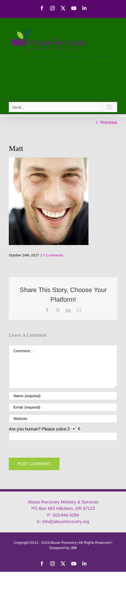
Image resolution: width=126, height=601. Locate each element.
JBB (73, 548)
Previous (108, 122)
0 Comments (53, 255)
